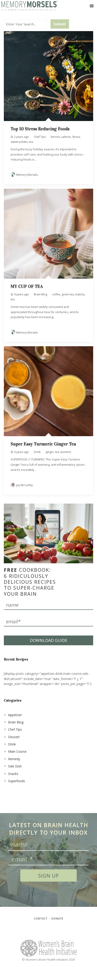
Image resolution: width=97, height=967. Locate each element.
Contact (40, 918)
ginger (50, 452)
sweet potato (19, 142)
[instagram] (48, 931)
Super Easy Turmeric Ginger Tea (43, 444)
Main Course (17, 751)
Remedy (14, 759)
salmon (66, 137)
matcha (80, 294)
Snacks (13, 774)
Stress (76, 137)
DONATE (57, 918)
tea (31, 142)
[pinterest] (56, 931)
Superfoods (16, 781)
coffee (56, 294)
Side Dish (15, 766)
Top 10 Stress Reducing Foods (40, 128)
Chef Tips (40, 137)
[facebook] (39, 931)
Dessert (14, 737)
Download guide (48, 640)
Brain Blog (40, 294)
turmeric (65, 452)
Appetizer (15, 715)
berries (55, 137)
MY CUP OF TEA (27, 286)
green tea (68, 294)
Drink (37, 452)
